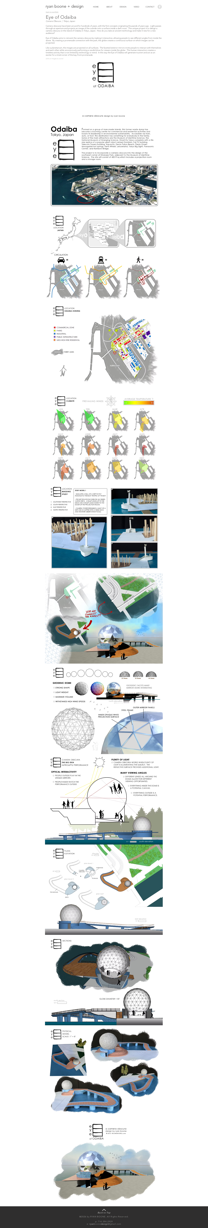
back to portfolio (52, 12)
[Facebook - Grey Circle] (160, 7)
